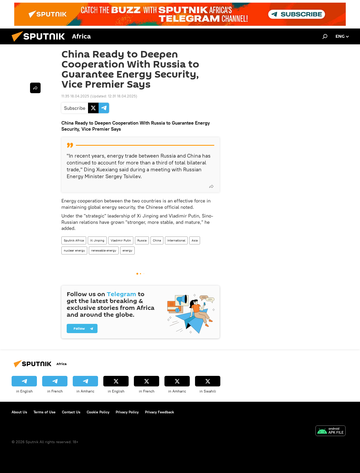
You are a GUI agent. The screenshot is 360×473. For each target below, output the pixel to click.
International (176, 240)
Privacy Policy (127, 412)
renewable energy (103, 250)
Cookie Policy (98, 412)
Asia (195, 240)
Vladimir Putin (121, 240)
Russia (142, 240)
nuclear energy (74, 250)
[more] (211, 186)
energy (127, 250)
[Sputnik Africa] (40, 43)
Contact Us (71, 412)
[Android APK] (330, 431)
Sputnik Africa (74, 240)
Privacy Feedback (159, 412)
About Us (19, 412)
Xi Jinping (97, 240)
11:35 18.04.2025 (75, 96)
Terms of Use (44, 412)
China (157, 240)
